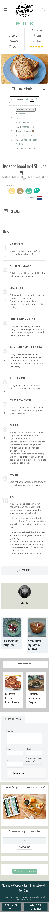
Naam (9, 749)
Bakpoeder (27, 135)
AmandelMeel (28, 127)
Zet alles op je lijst (25, 109)
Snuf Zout (20, 144)
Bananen (21, 113)
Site (8, 761)
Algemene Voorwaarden (15, 885)
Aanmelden (24, 846)
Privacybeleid (37, 885)
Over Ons (23, 890)
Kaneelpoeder (28, 148)
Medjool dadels (24, 131)
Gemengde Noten (29, 140)
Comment (26, 570)
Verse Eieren (23, 122)
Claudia (24, 603)
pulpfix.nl (29, 899)
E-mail (28, 749)
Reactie (10, 731)
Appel (19, 118)
